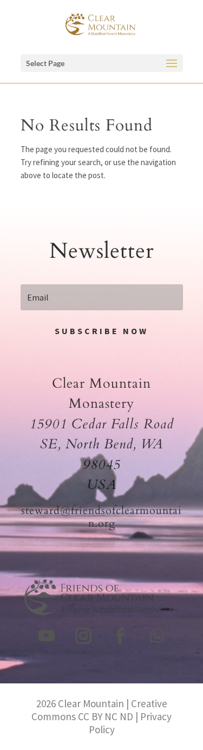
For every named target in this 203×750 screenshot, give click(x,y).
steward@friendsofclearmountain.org (101, 517)
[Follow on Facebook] (120, 635)
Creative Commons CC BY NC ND (99, 710)
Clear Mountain (91, 703)
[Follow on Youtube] (46, 635)
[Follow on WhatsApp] (157, 635)
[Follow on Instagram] (83, 635)
